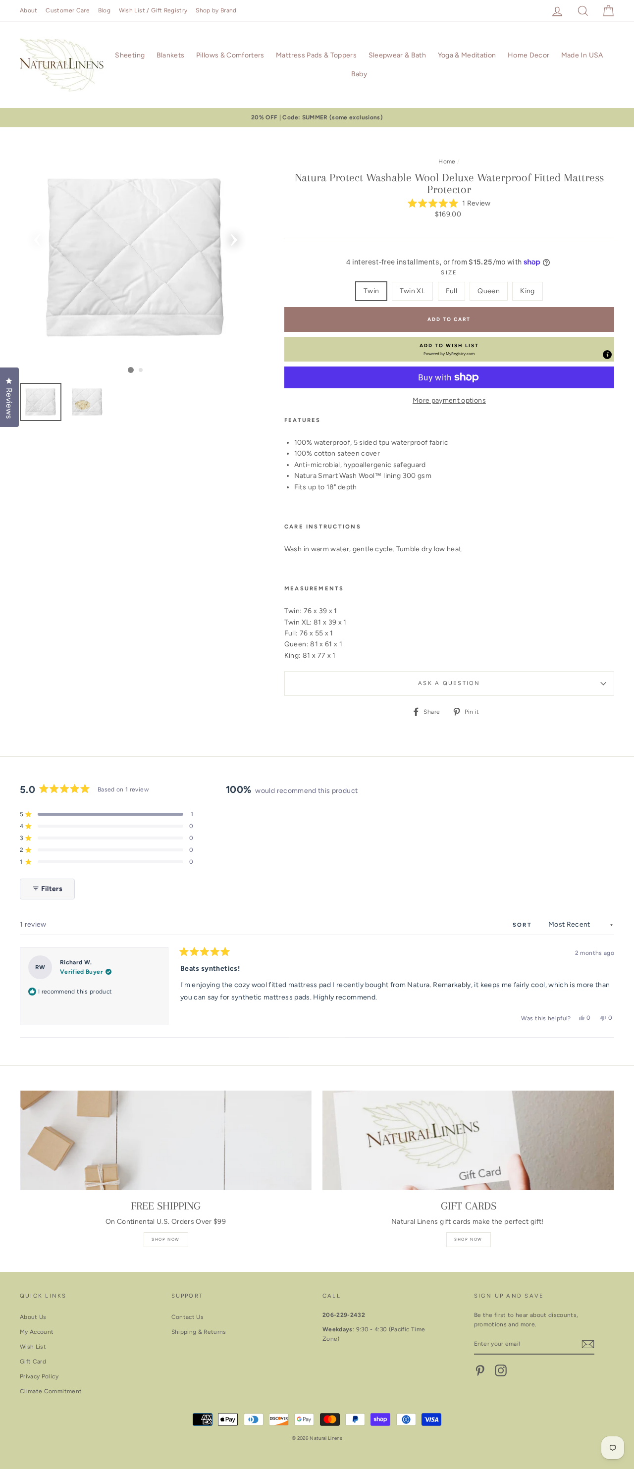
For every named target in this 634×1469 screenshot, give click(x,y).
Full (451, 291)
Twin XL (412, 291)
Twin (371, 291)
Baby (359, 74)
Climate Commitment (51, 1391)
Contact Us (187, 1316)
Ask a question (449, 683)
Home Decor (529, 55)
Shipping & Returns (198, 1331)
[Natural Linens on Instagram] (501, 1370)
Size (449, 272)
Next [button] (234, 237)
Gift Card (33, 1361)
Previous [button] (37, 237)
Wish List (33, 1346)
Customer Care (68, 10)
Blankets (171, 55)
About (29, 10)
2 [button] (141, 370)
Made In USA (582, 55)
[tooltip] (607, 354)
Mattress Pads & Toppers (316, 55)
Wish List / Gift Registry (153, 10)
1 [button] (131, 370)
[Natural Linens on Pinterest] (480, 1370)
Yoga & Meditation (467, 55)
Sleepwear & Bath (397, 55)
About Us (33, 1316)
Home (446, 161)
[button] (449, 204)
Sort (523, 924)
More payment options (449, 400)
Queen (488, 291)
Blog (104, 10)
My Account (37, 1331)
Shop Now (166, 1239)
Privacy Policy (39, 1376)
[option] (317, 117)
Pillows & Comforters (230, 55)
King (527, 291)
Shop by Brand (216, 10)
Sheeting (130, 55)
